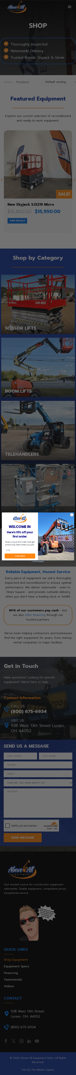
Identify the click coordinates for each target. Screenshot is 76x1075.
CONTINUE (20, 556)
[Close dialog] (71, 515)
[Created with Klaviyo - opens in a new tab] (38, 561)
